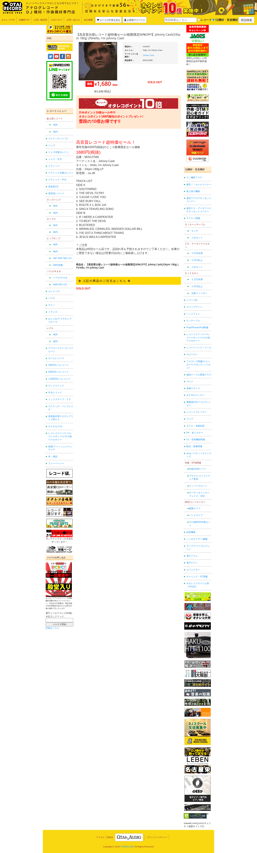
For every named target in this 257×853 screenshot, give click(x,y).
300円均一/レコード (58, 365)
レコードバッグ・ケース (198, 347)
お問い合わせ (73, 19)
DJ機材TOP (24, 19)
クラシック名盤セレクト (60, 172)
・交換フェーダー (198, 293)
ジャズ (51, 145)
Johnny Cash (148, 55)
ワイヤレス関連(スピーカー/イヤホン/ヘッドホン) (198, 364)
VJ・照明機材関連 (195, 439)
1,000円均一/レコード (59, 379)
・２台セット (196, 237)
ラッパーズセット (198, 486)
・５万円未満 (196, 253)
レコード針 (192, 300)
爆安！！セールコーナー (198, 184)
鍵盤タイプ (194, 508)
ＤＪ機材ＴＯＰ (194, 177)
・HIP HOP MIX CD (61, 258)
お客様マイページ (135, 19)
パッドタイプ (196, 515)
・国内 (54, 131)
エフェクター (193, 569)
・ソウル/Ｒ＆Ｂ (59, 277)
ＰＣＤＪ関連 (193, 218)
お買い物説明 (40, 19)
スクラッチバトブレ (58, 138)
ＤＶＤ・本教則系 (195, 426)
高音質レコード (56, 193)
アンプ (189, 419)
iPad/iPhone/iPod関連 (197, 327)
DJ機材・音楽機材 (226, 20)
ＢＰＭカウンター (195, 395)
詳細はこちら (52, 628)
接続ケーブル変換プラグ (198, 374)
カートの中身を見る (109, 19)
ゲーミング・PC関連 (197, 576)
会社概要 (88, 19)
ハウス (51, 298)
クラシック (54, 166)
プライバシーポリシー (157, 837)
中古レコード (55, 392)
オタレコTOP (8, 19)
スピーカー (192, 354)
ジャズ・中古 (55, 159)
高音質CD (53, 186)
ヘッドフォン (193, 314)
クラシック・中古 (57, 179)
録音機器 (190, 532)
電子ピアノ (192, 562)
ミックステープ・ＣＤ (59, 399)
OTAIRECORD (127, 846)
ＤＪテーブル (193, 320)
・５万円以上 (196, 260)
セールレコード (56, 358)
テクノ (51, 305)
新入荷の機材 (193, 191)
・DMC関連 (57, 265)
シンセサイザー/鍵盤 (197, 539)
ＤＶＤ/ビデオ (55, 426)
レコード (206, 20)
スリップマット (194, 307)
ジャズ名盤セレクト (58, 152)
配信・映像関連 (194, 446)
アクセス (100, 837)
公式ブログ (56, 19)
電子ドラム (192, 556)
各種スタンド (193, 388)
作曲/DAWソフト (197, 469)
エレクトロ (54, 291)
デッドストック (56, 385)
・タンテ (193, 231)
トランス (52, 312)
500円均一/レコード (58, 372)
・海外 (54, 124)
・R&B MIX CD (59, 284)
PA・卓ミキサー (194, 432)
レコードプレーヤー (196, 412)
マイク (189, 381)
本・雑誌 (52, 456)
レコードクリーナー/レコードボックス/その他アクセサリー (60, 436)
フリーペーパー (56, 463)
